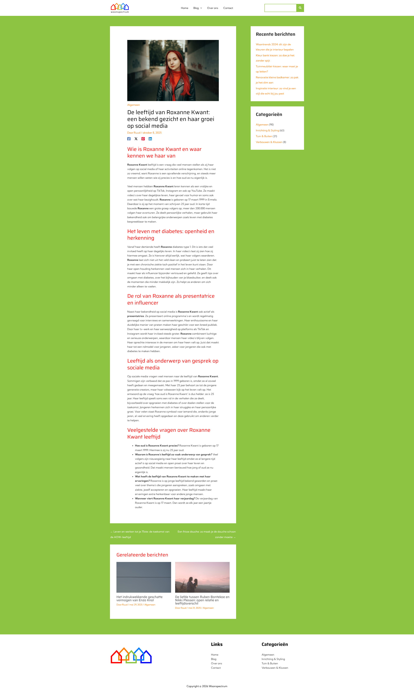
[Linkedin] (150, 138)
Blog (213, 659)
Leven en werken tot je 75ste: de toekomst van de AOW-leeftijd (139, 532)
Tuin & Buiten (264, 136)
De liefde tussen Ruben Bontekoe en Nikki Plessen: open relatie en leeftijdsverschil (202, 600)
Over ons (216, 663)
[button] (200, 8)
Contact (216, 667)
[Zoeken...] (300, 8)
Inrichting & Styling (267, 130)
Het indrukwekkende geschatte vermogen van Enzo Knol (139, 598)
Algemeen (133, 104)
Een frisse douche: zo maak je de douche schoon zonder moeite (207, 532)
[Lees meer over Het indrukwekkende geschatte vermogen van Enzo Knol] (143, 577)
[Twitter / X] (136, 138)
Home (214, 654)
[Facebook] (129, 138)
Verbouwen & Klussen (269, 142)
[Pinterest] (143, 138)
